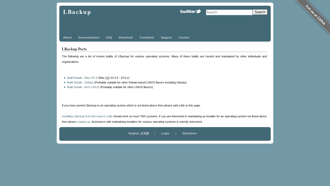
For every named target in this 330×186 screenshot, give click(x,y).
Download (126, 37)
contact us (83, 121)
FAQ (109, 37)
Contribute (146, 37)
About (67, 37)
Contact (184, 37)
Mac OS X (91, 77)
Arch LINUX (91, 87)
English (134, 133)
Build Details (74, 77)
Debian (89, 82)
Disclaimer (190, 133)
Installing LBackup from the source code (87, 116)
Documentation (89, 37)
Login (165, 133)
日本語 (145, 133)
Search (260, 12)
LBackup (77, 11)
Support (166, 37)
